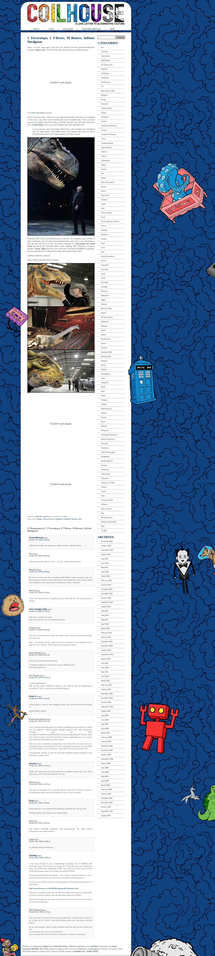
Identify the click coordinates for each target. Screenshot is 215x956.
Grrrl (103, 248)
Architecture (106, 82)
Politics (104, 369)
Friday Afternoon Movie (110, 221)
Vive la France (106, 509)
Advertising (105, 60)
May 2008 (104, 776)
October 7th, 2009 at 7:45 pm (39, 611)
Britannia (104, 104)
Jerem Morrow (36, 538)
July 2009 (104, 715)
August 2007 (106, 816)
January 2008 (106, 794)
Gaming (104, 230)
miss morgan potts (38, 609)
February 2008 (106, 789)
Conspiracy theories (109, 126)
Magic (103, 300)
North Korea (106, 339)
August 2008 (106, 763)
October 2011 (106, 598)
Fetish (103, 204)
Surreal (104, 465)
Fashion (104, 200)
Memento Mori (106, 308)
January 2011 (106, 637)
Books (103, 99)
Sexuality (104, 443)
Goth (103, 243)
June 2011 (105, 615)
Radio (103, 396)
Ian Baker (94, 946)
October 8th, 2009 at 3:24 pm (39, 803)
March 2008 (105, 785)
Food (103, 217)
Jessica (33, 763)
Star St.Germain (60, 946)
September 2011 (107, 602)
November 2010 (107, 646)
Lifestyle (104, 287)
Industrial (105, 265)
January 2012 (106, 585)
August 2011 (106, 607)
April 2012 (105, 572)
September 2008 (107, 759)
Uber (80, 519)
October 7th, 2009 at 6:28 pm (39, 572)
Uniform (104, 504)
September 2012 (107, 550)
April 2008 (105, 781)
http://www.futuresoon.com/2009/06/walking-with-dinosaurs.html (53, 888)
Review (103, 404)
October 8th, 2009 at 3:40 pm (39, 823)
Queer (103, 387)
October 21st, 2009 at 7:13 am (40, 912)
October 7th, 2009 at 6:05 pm (39, 556)
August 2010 (106, 659)
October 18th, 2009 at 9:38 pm (40, 858)
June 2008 (105, 772)
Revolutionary (106, 409)
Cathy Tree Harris (37, 113)
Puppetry (67, 519)
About (36, 29)
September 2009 (107, 707)
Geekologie (38, 125)
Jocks (103, 278)
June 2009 (105, 720)
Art (102, 86)
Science (104, 426)
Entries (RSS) (92, 951)
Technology (105, 474)
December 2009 (107, 694)
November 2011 (107, 593)
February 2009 (106, 737)
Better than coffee (108, 91)
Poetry (103, 365)
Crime (103, 139)
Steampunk (105, 456)
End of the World (107, 182)
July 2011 (104, 611)
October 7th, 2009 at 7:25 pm (39, 592)
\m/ (102, 47)
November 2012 (107, 541)
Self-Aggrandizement (109, 435)
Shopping (105, 448)
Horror (103, 261)
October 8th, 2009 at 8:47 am (39, 721)
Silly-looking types (108, 452)
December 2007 (107, 798)
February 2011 (106, 633)
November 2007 (107, 802)
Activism (104, 52)
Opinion (104, 348)
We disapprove (107, 517)
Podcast (104, 361)
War (102, 513)
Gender (104, 239)
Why (102, 526)
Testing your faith (108, 483)
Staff (51, 29)
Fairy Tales (105, 195)
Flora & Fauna (48, 519)
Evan (31, 801)
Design (39, 519)
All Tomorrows (106, 65)
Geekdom (59, 519)
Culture (104, 156)
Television (105, 478)
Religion (104, 400)
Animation (105, 73)
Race (103, 391)
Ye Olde (104, 531)
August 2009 (106, 711)
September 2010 (107, 654)
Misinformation (107, 317)
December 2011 (107, 589)
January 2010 (106, 689)
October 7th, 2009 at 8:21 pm (39, 655)
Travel (103, 491)
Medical (104, 304)
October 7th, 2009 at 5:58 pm (39, 540)
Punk (103, 378)
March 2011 (105, 628)
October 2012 (106, 546)
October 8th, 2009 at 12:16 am (40, 677)
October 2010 (106, 650)
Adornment (105, 56)
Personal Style (106, 352)
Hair (102, 252)
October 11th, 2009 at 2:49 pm (39, 841)
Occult (103, 343)
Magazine (68, 29)
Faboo (103, 191)
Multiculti (104, 322)
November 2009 (107, 698)
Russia (103, 417)
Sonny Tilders (40, 249)
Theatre (104, 487)
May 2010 (104, 672)
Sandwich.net (79, 951)
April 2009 (105, 728)
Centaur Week (106, 108)
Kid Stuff (104, 282)
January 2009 (106, 741)
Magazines (105, 295)
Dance (103, 165)
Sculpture (105, 430)
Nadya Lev (47, 946)
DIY (102, 173)
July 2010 (104, 663)
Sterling (32, 855)
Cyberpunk (105, 160)
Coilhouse (105, 117)
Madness (104, 291)
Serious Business (108, 439)
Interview (104, 269)
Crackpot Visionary (108, 134)
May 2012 (104, 567)
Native (103, 335)
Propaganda (105, 374)
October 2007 (106, 807)
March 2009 (105, 733)
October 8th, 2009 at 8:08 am (39, 698)
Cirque (103, 113)
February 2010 (106, 685)
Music (103, 330)
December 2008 (107, 746)
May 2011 (104, 620)
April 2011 (105, 624)
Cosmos (104, 130)
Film (102, 208)
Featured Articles (91, 29)
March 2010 (105, 681)
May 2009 (104, 724)
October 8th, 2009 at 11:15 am (39, 784)
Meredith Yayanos (43, 516)
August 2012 (106, 554)
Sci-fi (103, 422)
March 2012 (105, 576)
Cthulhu (104, 152)
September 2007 (107, 811)
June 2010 (105, 667)
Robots (74, 519)
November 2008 (107, 750)
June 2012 (105, 563)
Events (103, 187)
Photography (106, 356)
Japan (103, 274)
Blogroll (104, 95)
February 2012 (106, 580)
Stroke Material (107, 461)
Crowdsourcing (107, 143)
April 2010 (105, 676)
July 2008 (104, 768)
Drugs (103, 178)
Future (103, 226)
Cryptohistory (106, 147)
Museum (104, 326)
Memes (103, 313)
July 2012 (104, 559)
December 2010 (107, 641)
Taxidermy (105, 470)
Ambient (104, 69)
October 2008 (106, 755)
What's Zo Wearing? (109, 522)
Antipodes (105, 78)
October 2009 (106, 702)
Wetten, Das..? (41, 50)
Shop (112, 29)
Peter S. (33, 696)
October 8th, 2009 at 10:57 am (40, 766)
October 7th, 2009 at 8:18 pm (39, 630)
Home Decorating (107, 256)
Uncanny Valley (107, 500)
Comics (104, 121)
